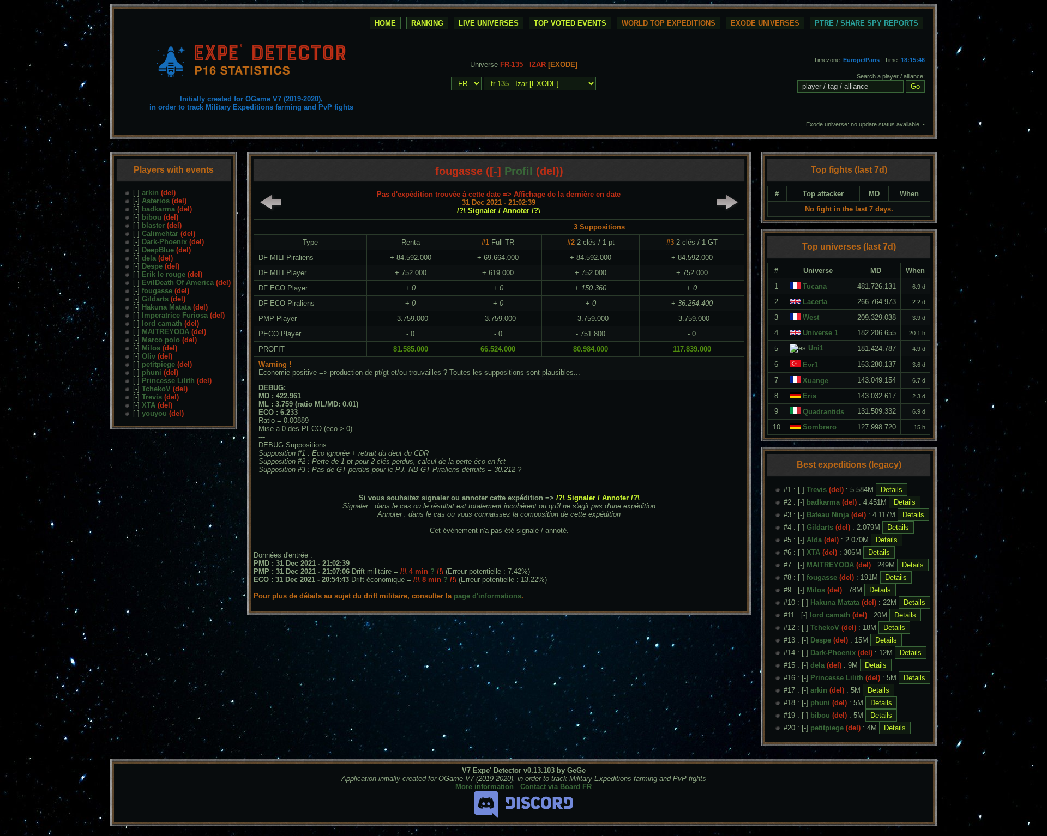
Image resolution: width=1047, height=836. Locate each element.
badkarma (158, 209)
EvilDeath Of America (178, 282)
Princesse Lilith (168, 381)
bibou (151, 217)
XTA (148, 405)
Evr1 (810, 365)
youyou (154, 413)
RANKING (427, 23)
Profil (518, 171)
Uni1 (815, 348)
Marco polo (161, 340)
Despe (152, 266)
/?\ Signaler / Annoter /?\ (498, 211)
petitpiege (158, 364)
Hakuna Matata (166, 307)
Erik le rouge (163, 274)
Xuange (815, 381)
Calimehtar (160, 233)
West (811, 317)
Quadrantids (823, 412)
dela (149, 258)
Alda (814, 540)
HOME (385, 23)
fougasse (157, 291)
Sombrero (820, 427)
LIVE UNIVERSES (489, 23)
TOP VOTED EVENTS (570, 23)
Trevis (152, 397)
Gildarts (155, 299)
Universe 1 (820, 333)
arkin (150, 193)
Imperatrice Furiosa (175, 315)
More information (484, 787)
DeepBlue (158, 250)
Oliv (148, 356)
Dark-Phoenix (164, 242)
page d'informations (487, 596)
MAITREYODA (165, 332)
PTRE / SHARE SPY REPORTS (866, 23)
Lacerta (815, 302)
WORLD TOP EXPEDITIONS (668, 23)
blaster (153, 225)
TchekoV (156, 389)
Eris (809, 396)
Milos (151, 348)
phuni (151, 372)
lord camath (162, 323)
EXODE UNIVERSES (765, 23)
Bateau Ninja (828, 515)
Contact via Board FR (556, 787)
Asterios (156, 201)
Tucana (815, 286)
